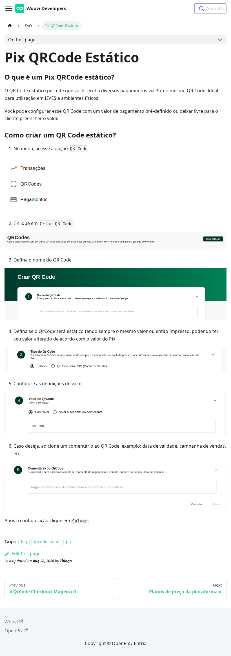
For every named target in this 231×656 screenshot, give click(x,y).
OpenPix (14, 631)
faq (24, 541)
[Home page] (10, 25)
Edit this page (26, 554)
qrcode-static (46, 541)
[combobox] (210, 8)
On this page (21, 40)
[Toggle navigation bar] (9, 8)
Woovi (11, 622)
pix (69, 541)
